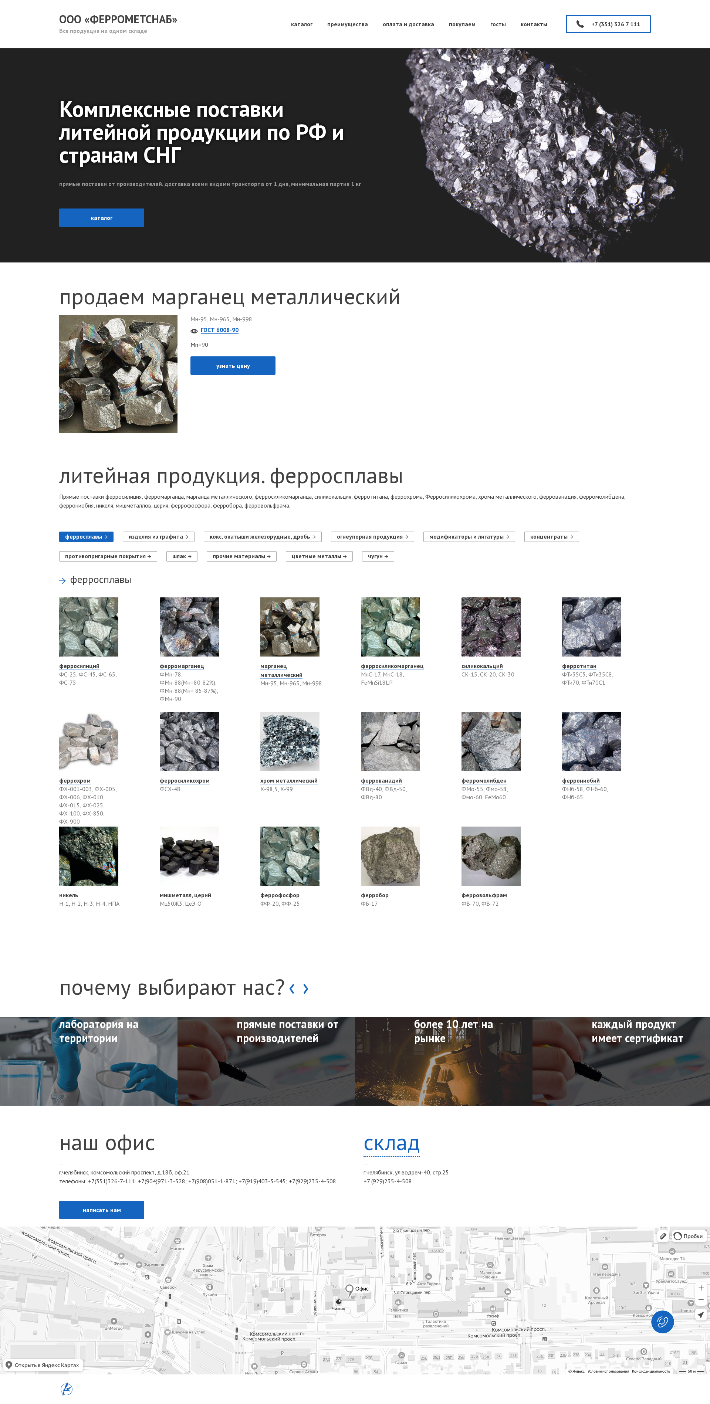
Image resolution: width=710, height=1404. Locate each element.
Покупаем (462, 24)
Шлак (179, 556)
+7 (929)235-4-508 (388, 1181)
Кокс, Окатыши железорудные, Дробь (260, 536)
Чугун (375, 556)
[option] (89, 1061)
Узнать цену (233, 365)
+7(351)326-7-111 (111, 1181)
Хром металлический (289, 780)
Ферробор (375, 895)
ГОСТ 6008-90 (220, 329)
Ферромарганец (182, 665)
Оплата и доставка (408, 24)
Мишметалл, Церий (185, 895)
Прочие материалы (239, 556)
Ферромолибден (484, 780)
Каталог (301, 24)
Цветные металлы (316, 556)
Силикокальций (482, 665)
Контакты (534, 24)
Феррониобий (581, 780)
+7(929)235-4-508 (312, 1181)
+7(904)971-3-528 (161, 1181)
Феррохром (75, 780)
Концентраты (549, 536)
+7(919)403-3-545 (262, 1181)
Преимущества (347, 24)
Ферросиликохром (185, 780)
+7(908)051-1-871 (212, 1181)
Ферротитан (579, 665)
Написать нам (102, 1210)
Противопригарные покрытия (105, 556)
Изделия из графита (156, 536)
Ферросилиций (79, 665)
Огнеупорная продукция (370, 536)
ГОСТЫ (498, 24)
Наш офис (107, 1141)
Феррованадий (381, 780)
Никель (68, 895)
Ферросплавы (83, 536)
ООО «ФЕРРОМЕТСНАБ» (118, 23)
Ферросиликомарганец (392, 665)
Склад (392, 1141)
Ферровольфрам (484, 895)
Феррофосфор (280, 895)
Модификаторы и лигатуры (466, 536)
